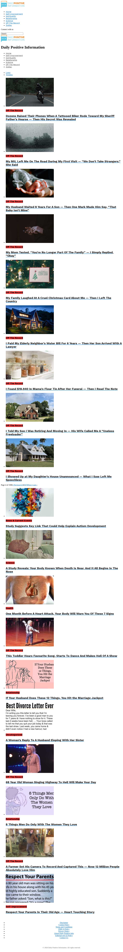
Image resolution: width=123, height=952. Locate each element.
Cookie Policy (63, 925)
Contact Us (64, 938)
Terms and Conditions (64, 927)
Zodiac (9, 25)
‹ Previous (16, 485)
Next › (30, 485)
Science (9, 21)
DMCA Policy (63, 929)
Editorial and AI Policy (64, 936)
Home (8, 12)
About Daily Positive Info (64, 933)
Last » (35, 485)
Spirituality (11, 16)
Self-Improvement (14, 14)
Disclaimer (64, 923)
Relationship (11, 18)
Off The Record (13, 23)
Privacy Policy (63, 931)
